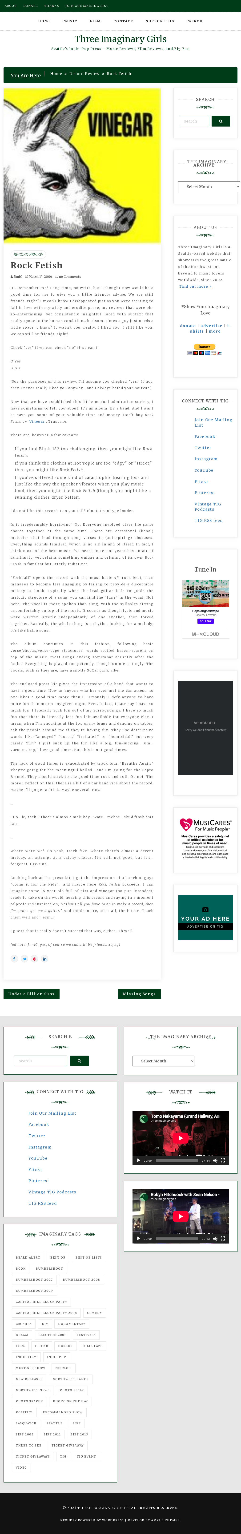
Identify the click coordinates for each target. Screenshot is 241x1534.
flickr (41, 1346)
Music (70, 21)
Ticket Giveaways (33, 1456)
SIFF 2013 (79, 1434)
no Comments (69, 277)
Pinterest (205, 492)
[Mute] (215, 1160)
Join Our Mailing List (52, 1113)
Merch (195, 21)
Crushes (24, 1324)
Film (95, 21)
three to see (28, 1445)
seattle (55, 1423)
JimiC (18, 277)
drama (22, 1335)
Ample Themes (165, 1520)
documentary (71, 1324)
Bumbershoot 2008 (81, 1279)
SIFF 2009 (25, 1434)
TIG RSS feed (209, 520)
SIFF (77, 1423)
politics (24, 1412)
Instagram (206, 459)
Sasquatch (26, 1423)
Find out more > (195, 286)
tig (63, 1456)
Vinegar (37, 421)
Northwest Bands (71, 1379)
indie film (26, 1357)
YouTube (204, 470)
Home (44, 21)
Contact (123, 21)
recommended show (63, 1412)
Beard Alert (28, 1257)
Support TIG (160, 21)
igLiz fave (92, 1346)
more (215, 331)
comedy (94, 1313)
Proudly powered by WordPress (92, 1520)
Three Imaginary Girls (120, 39)
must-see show (30, 1368)
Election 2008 (53, 1335)
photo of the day (70, 1401)
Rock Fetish (37, 265)
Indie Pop (56, 1357)
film (20, 1346)
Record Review (28, 254)
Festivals (86, 1335)
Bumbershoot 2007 (34, 1279)
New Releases (29, 1379)
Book (21, 1268)
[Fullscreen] (223, 1160)
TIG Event (86, 1456)
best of (57, 1257)
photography (29, 1401)
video (21, 1467)
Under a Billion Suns (31, 994)
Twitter (203, 447)
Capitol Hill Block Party (41, 1302)
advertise (211, 325)
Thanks (51, 6)
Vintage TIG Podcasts (52, 1192)
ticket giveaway (68, 1445)
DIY (45, 1324)
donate (188, 325)
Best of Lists (89, 1257)
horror (65, 1346)
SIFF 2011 (52, 1434)
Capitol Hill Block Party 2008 (46, 1313)
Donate (30, 6)
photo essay (72, 1390)
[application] (181, 1138)
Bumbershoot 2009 (34, 1290)
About (11, 6)
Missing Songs (139, 994)
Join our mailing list (87, 6)
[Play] (138, 1160)
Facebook (205, 436)
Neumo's (63, 1368)
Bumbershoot (49, 1268)
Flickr (202, 481)
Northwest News (33, 1390)
